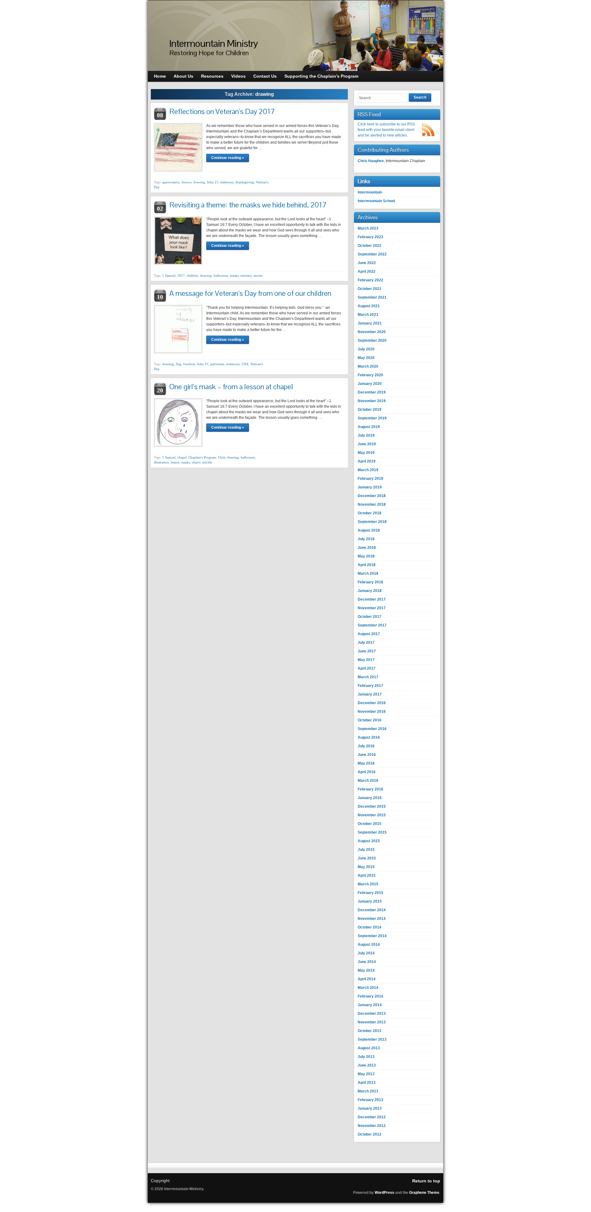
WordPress (384, 1192)
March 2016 (368, 780)
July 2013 (366, 1057)
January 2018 (370, 591)
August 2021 (369, 306)
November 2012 (372, 1126)
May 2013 (366, 1074)
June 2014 (367, 962)
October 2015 (369, 824)
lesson (175, 462)
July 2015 (366, 849)
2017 (181, 275)
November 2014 (372, 918)
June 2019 (367, 444)
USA (245, 364)
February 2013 (370, 1100)
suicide (207, 462)
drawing (199, 182)
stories (258, 275)
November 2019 (372, 401)
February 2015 (370, 893)
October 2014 (369, 927)
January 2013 (370, 1108)
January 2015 (370, 901)
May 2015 (366, 867)
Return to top (426, 1180)
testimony (227, 182)
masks (234, 275)
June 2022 (367, 263)
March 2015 (368, 884)
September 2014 (372, 936)
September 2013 (372, 1039)
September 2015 (372, 832)
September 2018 (372, 522)
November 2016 (372, 711)
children (192, 275)
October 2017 (369, 616)
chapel (182, 457)
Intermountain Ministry (213, 43)
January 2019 (370, 487)
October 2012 (369, 1134)
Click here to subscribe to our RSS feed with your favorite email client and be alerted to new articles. (386, 129)
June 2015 (367, 858)
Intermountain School (376, 201)
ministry (246, 275)
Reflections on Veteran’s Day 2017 (222, 111)
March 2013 (368, 1091)
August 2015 (369, 841)
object (196, 462)
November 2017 (372, 608)
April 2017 (367, 668)
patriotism (217, 364)
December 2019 (372, 392)
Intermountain (370, 192)
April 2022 (367, 271)
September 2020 (372, 340)
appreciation (171, 182)
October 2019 (369, 409)
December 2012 (372, 1117)
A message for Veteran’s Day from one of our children (250, 293)
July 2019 (366, 435)
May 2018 (366, 556)
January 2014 (370, 1005)
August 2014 (369, 944)
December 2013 (372, 1013)
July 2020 (366, 349)
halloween (221, 275)
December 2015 (372, 806)
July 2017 (366, 642)
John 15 (212, 182)
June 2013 (367, 1065)
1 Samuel (168, 275)
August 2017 (369, 634)
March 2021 (368, 314)
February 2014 (370, 996)
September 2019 (372, 418)
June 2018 (367, 547)
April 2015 (367, 875)
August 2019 (369, 427)
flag (178, 364)
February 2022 (370, 280)
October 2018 (369, 513)
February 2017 (370, 686)
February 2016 (370, 789)
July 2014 (366, 953)
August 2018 (369, 530)
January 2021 (370, 323)
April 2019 (367, 461)
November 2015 (372, 815)
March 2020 (368, 366)
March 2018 (368, 573)
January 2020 (370, 384)
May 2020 (366, 358)
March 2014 (368, 988)
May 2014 (366, 970)
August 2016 (369, 737)
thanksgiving (244, 182)
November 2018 (372, 504)
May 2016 (366, 763)
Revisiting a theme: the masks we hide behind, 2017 (248, 205)
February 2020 (370, 375)
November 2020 (372, 332)
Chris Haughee (371, 161)
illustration (161, 462)
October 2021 (369, 289)
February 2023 (370, 237)
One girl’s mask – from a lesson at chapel (231, 386)
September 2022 (372, 254)
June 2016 (367, 755)
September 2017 (372, 625)
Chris (221, 457)
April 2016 (367, 772)
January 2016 (370, 798)
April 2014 (367, 979)
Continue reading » (227, 158)
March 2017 (368, 677)
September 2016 (372, 729)
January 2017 (370, 694)
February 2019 (370, 478)
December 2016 (372, 703)
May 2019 (366, 453)
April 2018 (367, 565)
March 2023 (368, 228)
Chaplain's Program (202, 457)
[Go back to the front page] (295, 35)
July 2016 (366, 746)
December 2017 (372, 599)
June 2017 (367, 651)
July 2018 (366, 539)
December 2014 (372, 910)
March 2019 (368, 470)
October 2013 (369, 1031)
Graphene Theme (424, 1192)
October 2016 (369, 720)
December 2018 (372, 496)
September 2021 (372, 297)
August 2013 (369, 1048)
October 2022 (369, 245)
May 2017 (366, 660)
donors (186, 182)
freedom (189, 364)
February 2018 (370, 582)
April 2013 (367, 1082)
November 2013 (372, 1022)
